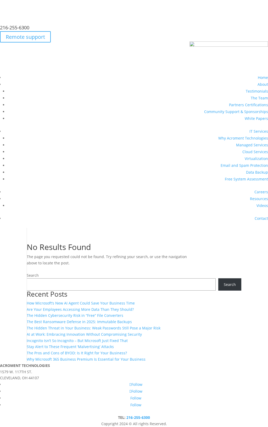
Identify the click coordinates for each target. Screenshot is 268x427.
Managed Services (252, 144)
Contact (261, 218)
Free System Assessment (246, 179)
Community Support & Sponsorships (236, 111)
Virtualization (256, 158)
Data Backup (257, 172)
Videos (262, 205)
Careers (261, 191)
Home (263, 77)
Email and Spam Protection (244, 165)
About (263, 84)
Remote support (25, 36)
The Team (259, 97)
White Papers (256, 118)
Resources (259, 198)
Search (33, 275)
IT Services (258, 131)
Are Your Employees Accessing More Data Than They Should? (80, 309)
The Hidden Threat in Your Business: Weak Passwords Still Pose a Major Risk (93, 327)
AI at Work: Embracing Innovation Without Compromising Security (84, 334)
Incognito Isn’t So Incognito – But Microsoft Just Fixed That (77, 340)
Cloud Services (255, 151)
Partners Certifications (248, 104)
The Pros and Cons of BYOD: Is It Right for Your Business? (77, 352)
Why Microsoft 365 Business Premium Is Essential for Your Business (86, 359)
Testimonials (257, 91)
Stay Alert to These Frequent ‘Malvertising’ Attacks (70, 346)
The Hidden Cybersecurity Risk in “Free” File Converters (75, 315)
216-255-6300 (14, 27)
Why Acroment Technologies (243, 138)
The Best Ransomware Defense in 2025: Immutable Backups (79, 321)
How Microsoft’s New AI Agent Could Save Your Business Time (81, 303)
